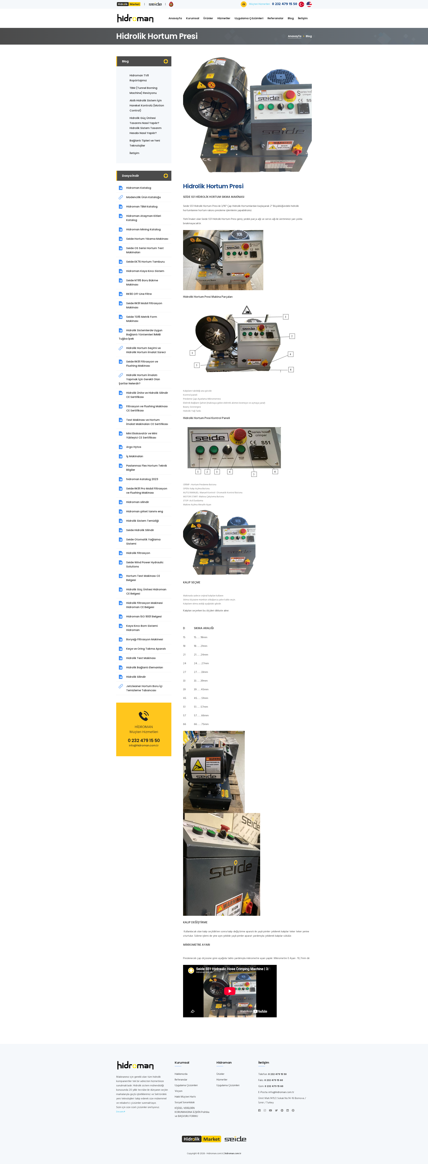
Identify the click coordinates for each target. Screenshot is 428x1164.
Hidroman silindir (137, 502)
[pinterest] (293, 1110)
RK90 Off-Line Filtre (139, 294)
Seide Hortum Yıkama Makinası (147, 239)
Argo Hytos (133, 447)
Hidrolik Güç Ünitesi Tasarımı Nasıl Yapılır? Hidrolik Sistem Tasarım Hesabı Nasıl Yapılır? (146, 125)
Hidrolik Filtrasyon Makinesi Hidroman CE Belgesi (144, 605)
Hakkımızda (181, 1074)
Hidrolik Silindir (136, 677)
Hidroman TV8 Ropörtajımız (139, 78)
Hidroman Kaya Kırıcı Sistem (145, 271)
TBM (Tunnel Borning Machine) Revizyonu (143, 90)
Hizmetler (223, 18)
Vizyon (178, 1091)
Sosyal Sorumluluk (185, 1103)
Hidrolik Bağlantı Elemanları (144, 667)
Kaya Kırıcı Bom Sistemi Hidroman (142, 628)
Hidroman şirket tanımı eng (144, 511)
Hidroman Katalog (138, 188)
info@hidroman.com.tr (144, 745)
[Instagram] (265, 1110)
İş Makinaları (134, 456)
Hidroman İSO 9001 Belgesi (144, 616)
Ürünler (208, 18)
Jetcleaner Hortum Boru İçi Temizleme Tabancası (144, 688)
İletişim (303, 18)
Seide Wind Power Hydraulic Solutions (145, 564)
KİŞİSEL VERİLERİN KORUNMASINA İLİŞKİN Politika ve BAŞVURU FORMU (192, 1112)
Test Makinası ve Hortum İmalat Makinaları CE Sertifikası (147, 422)
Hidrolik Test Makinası (141, 658)
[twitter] (276, 1110)
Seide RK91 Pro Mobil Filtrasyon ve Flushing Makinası (146, 491)
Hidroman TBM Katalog (141, 206)
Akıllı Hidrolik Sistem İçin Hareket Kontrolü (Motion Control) (147, 105)
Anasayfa (175, 18)
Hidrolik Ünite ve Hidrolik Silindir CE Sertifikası (147, 395)
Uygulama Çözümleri (249, 18)
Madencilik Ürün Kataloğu (143, 197)
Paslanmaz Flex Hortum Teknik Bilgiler (146, 468)
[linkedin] (287, 1110)
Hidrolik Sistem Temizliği (142, 521)
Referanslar (276, 18)
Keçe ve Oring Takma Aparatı (146, 649)
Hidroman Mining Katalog (143, 229)
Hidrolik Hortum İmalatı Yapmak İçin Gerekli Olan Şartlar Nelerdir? (139, 379)
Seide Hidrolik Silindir (140, 530)
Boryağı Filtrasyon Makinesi (144, 639)
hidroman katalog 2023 (142, 479)
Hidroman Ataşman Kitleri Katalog (143, 218)
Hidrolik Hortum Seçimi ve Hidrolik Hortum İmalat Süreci (146, 350)
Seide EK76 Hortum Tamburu (145, 262)
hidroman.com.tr (233, 1153)
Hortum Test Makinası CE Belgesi (143, 578)
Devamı (120, 1112)
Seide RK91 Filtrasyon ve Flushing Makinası (142, 364)
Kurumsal (192, 18)
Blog (291, 18)
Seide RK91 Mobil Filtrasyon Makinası (144, 305)
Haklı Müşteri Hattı (185, 1097)
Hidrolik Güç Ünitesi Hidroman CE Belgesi (146, 592)
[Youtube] (270, 1110)
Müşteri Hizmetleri (273, 4)
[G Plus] (282, 1110)
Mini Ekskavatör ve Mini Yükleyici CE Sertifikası (141, 435)
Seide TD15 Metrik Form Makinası (141, 319)
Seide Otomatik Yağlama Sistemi (143, 542)
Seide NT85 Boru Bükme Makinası (142, 282)
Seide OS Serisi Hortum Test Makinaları (145, 250)
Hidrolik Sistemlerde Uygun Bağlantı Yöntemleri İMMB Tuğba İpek (140, 334)
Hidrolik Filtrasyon (138, 553)
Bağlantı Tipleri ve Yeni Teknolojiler (145, 143)
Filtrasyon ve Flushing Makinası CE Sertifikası (147, 408)
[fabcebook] (259, 1110)
